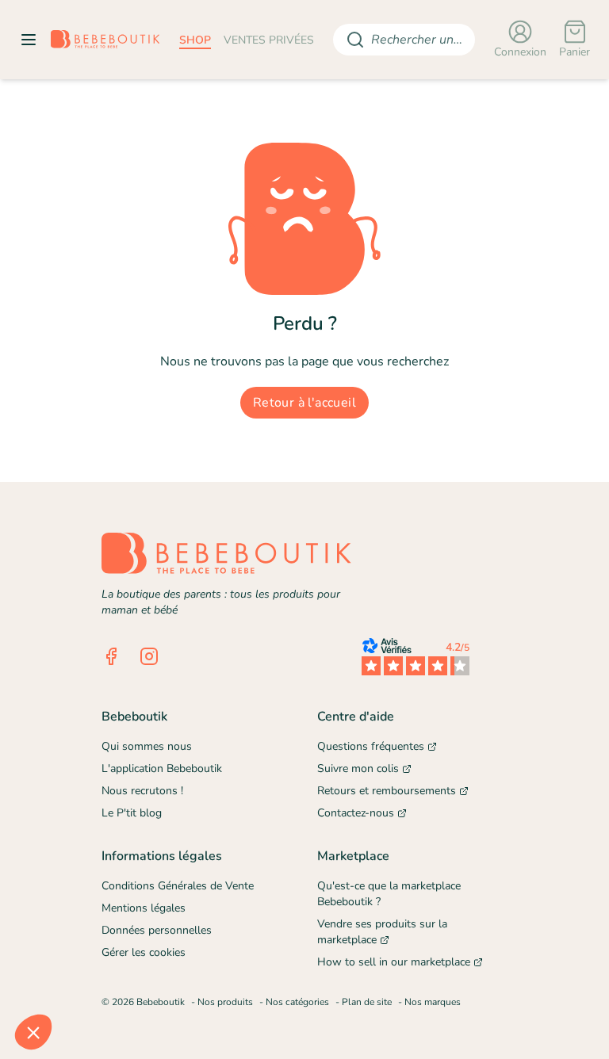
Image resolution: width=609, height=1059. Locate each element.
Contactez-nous (355, 812)
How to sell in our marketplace (393, 961)
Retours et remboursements (386, 790)
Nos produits (225, 1002)
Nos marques (432, 1002)
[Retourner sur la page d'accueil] (105, 39)
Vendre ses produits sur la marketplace (382, 931)
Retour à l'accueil (304, 402)
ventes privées (269, 40)
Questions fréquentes (370, 746)
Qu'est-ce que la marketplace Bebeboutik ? (389, 893)
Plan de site (367, 1002)
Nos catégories (297, 1002)
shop (195, 40)
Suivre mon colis (358, 768)
